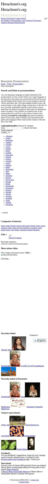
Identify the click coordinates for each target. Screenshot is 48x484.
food (21, 228)
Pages (12, 18)
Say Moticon (5, 21)
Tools (8, 18)
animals (26, 228)
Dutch (8, 151)
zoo (7, 425)
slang (8, 230)
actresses (4, 228)
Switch (5, 213)
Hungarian (9, 169)
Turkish (8, 203)
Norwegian (10, 180)
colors (14, 228)
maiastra (30, 407)
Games (17, 18)
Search (23, 18)
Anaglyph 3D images (33, 21)
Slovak (8, 194)
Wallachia (5, 409)
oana (23, 397)
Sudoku (4, 23)
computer (23, 230)
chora (3, 425)
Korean (8, 178)
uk (18, 228)
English (8, 153)
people (18, 226)
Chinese (9, 145)
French (8, 159)
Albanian (9, 136)
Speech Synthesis (15, 238)
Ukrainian (9, 205)
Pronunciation (16, 21)
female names (36, 226)
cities (10, 228)
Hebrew (9, 165)
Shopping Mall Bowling (16, 23)
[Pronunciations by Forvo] (40, 342)
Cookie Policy (24, 482)
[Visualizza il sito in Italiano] (44, 19)
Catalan (8, 142)
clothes (16, 230)
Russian (8, 190)
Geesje (4, 350)
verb (12, 230)
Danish (8, 149)
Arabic (8, 138)
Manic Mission (13, 470)
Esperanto (9, 155)
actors (43, 226)
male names (25, 226)
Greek (8, 163)
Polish (8, 184)
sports (40, 228)
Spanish (8, 196)
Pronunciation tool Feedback (13, 459)
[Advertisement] (24, 51)
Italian (8, 174)
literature (36, 230)
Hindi (8, 167)
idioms (3, 230)
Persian (8, 182)
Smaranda (5, 366)
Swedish (9, 198)
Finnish (8, 157)
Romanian (9, 188)
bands (13, 226)
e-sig (23, 21)
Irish (7, 171)
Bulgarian (9, 140)
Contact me (34, 480)
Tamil (8, 200)
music (3, 226)
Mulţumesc (5, 407)
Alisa (10, 350)
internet (30, 230)
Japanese (9, 176)
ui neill (23, 366)
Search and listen (30, 128)
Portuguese (10, 186)
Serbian (8, 192)
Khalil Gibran (22, 449)
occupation (33, 228)
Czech (8, 147)
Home (3, 18)
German (9, 161)
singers (8, 226)
